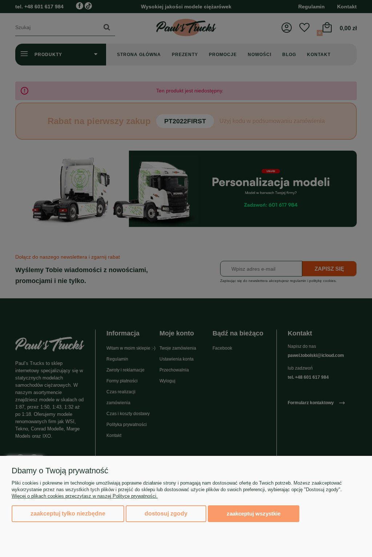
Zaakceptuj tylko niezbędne (68, 513)
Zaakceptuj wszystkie (253, 513)
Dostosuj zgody (166, 513)
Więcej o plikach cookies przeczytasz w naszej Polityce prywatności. (85, 496)
